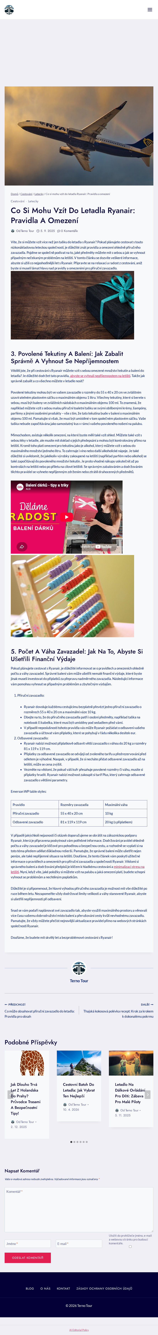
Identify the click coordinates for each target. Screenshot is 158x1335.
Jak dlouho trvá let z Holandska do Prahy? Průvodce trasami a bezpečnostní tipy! (25, 1099)
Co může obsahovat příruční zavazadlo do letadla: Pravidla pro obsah (40, 1010)
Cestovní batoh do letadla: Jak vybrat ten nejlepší (79, 1090)
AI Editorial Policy (79, 1330)
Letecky (33, 201)
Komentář (14, 1191)
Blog (30, 1289)
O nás (45, 1289)
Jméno (12, 1244)
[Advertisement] (79, 48)
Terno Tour (27, 231)
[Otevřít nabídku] (149, 9)
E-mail (62, 1244)
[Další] (147, 1094)
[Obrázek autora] (13, 231)
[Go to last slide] (10, 1094)
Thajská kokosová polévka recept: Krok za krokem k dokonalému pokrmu (118, 1010)
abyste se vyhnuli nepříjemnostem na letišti (100, 376)
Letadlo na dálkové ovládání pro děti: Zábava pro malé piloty (130, 1093)
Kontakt (63, 1289)
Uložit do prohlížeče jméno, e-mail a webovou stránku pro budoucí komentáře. (130, 1239)
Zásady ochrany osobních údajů (104, 1289)
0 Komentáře (69, 231)
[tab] (71, 1142)
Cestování (18, 201)
